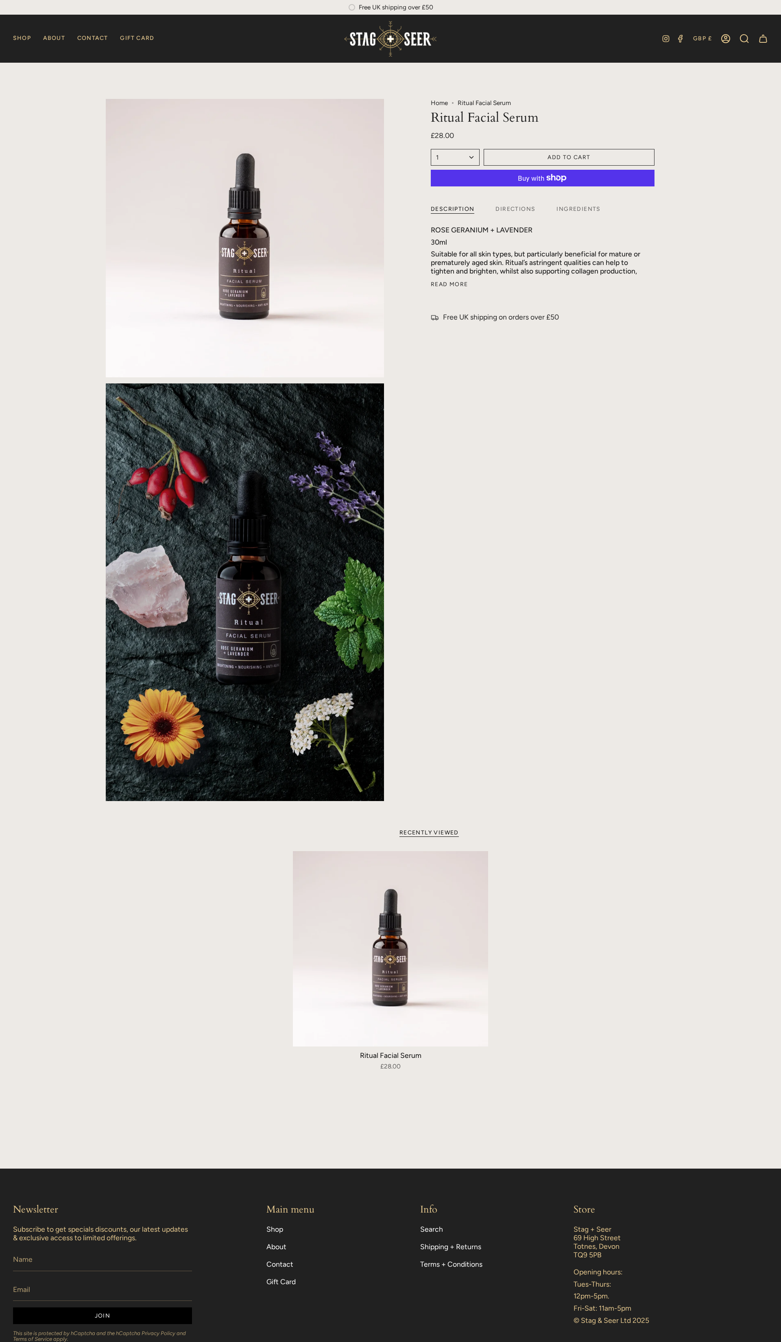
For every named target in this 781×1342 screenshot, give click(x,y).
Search (431, 1229)
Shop (274, 1229)
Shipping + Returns (450, 1246)
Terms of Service (32, 1338)
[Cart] (763, 39)
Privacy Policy (158, 1333)
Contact (279, 1264)
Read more (449, 284)
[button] (22, 39)
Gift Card (281, 1281)
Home (439, 103)
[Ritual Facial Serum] (390, 948)
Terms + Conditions (451, 1264)
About (276, 1246)
